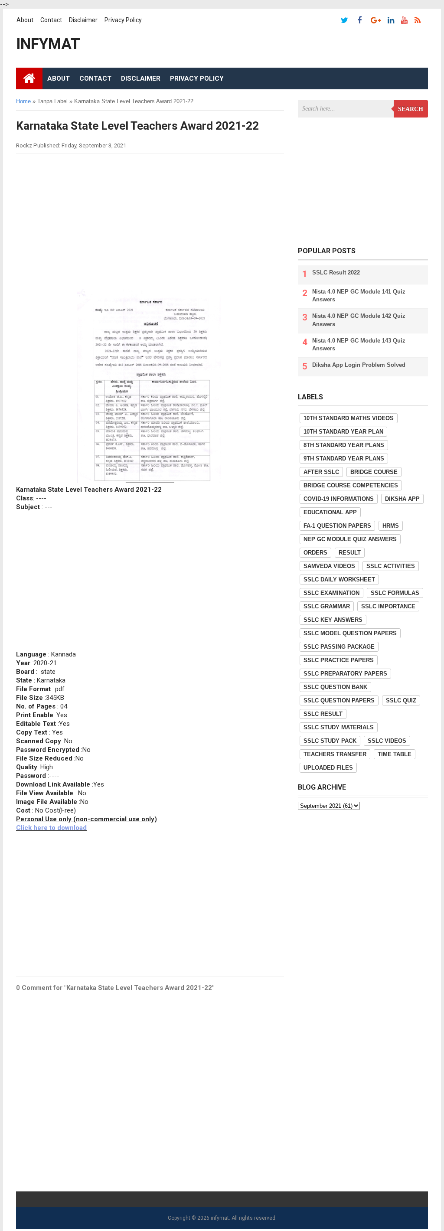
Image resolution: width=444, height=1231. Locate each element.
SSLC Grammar (327, 606)
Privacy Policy (123, 19)
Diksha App (402, 499)
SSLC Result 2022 (336, 272)
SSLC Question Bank (335, 687)
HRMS (390, 525)
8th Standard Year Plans (344, 445)
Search (410, 109)
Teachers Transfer (335, 754)
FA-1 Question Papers (337, 525)
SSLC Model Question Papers (350, 633)
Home (23, 101)
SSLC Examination (331, 593)
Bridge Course (374, 472)
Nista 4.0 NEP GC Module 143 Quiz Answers (358, 344)
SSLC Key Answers (333, 620)
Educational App (330, 512)
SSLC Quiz (401, 700)
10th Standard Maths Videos (349, 418)
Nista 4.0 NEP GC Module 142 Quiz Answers (358, 320)
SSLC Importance (388, 606)
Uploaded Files (328, 767)
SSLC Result (323, 714)
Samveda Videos (329, 566)
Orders (315, 552)
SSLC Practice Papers (339, 660)
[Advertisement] (150, 220)
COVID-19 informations (339, 499)
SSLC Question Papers (339, 700)
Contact (51, 19)
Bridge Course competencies (351, 485)
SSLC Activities (390, 566)
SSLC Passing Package (339, 646)
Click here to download (51, 828)
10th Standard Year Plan (343, 431)
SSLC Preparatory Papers (345, 673)
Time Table (394, 754)
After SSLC (321, 472)
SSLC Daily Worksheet (339, 579)
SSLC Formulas (395, 593)
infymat (220, 1218)
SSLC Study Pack (330, 741)
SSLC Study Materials (339, 727)
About (24, 19)
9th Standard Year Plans (344, 458)
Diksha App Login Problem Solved (358, 365)
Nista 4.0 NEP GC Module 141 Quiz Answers (358, 295)
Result (350, 552)
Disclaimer (83, 19)
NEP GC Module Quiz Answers (350, 539)
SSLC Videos (387, 741)
